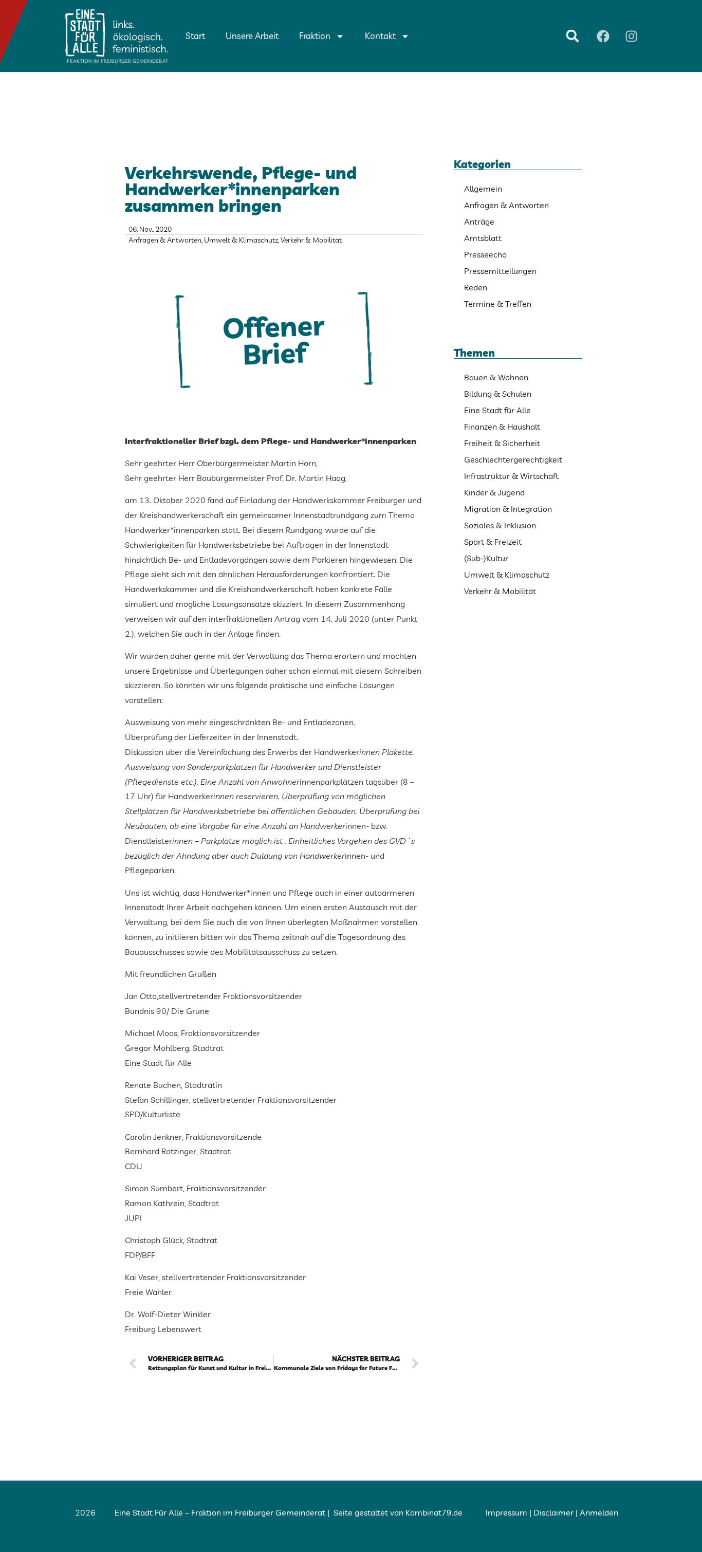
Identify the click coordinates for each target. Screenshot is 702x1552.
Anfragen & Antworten (164, 240)
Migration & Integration (508, 509)
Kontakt (380, 35)
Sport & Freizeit (493, 542)
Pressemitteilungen (500, 271)
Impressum (506, 1512)
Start (195, 35)
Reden (475, 287)
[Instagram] (631, 36)
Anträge (479, 221)
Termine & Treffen (497, 304)
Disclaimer (553, 1512)
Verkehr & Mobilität (311, 240)
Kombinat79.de (434, 1512)
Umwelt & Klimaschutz (241, 240)
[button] (572, 36)
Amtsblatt (483, 238)
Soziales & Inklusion (500, 525)
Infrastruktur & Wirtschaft (511, 476)
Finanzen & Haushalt (502, 426)
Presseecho (485, 254)
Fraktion (314, 35)
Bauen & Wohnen (496, 377)
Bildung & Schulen (497, 394)
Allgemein (483, 188)
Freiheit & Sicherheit (502, 443)
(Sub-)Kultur (486, 558)
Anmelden (599, 1512)
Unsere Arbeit (252, 35)
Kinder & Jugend (494, 492)
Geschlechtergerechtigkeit (513, 459)
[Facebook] (603, 36)
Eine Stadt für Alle (497, 410)
